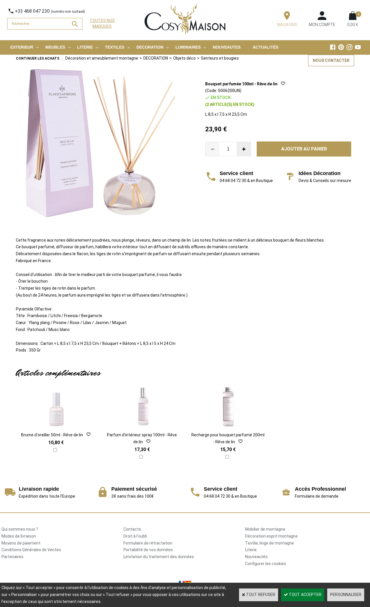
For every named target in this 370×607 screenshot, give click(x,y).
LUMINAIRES (188, 47)
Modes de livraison (18, 536)
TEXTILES (114, 47)
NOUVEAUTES (226, 47)
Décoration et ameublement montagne (101, 58)
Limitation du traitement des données (158, 556)
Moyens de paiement (20, 543)
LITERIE (85, 47)
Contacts (132, 529)
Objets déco (184, 58)
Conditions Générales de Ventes (31, 549)
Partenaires (12, 556)
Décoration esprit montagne (271, 536)
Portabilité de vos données (148, 549)
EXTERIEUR (21, 47)
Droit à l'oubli (135, 536)
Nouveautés (256, 556)
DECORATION (149, 47)
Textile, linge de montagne (269, 543)
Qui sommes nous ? (19, 529)
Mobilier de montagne (265, 529)
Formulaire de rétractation (147, 543)
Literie (251, 549)
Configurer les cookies (265, 563)
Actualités (265, 47)
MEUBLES (55, 47)
